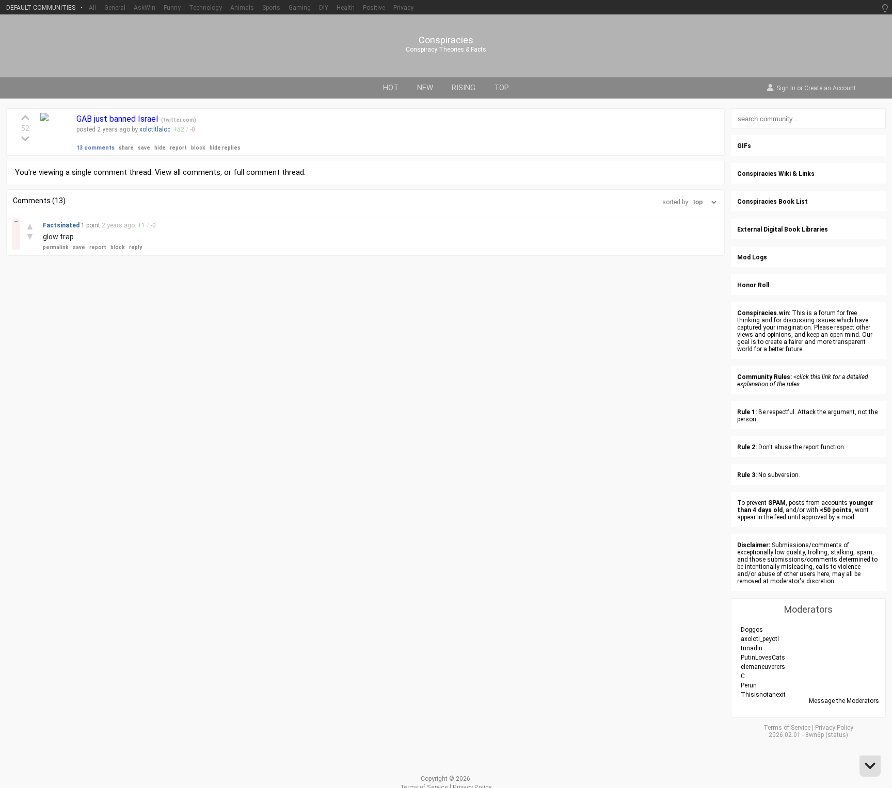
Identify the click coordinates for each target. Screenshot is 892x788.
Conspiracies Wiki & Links (776, 173)
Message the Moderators (844, 700)
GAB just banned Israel (118, 119)
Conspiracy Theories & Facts (446, 49)
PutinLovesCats (763, 657)
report (178, 148)
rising (463, 87)
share (126, 148)
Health (346, 7)
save (144, 148)
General (114, 7)
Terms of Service (786, 727)
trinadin (751, 648)
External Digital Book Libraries (782, 229)
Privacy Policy (834, 727)
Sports (271, 7)
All (92, 7)
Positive (374, 7)
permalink (56, 247)
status (836, 734)
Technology (205, 7)
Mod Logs (752, 257)
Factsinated (62, 225)
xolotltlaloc (154, 129)
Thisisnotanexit (763, 694)
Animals (242, 7)
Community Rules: (764, 377)
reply (135, 247)
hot (391, 87)
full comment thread (268, 172)
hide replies (225, 148)
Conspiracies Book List (772, 201)
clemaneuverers (763, 666)
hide (160, 148)
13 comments (95, 147)
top (501, 87)
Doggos (752, 629)
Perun (749, 685)
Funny (172, 7)
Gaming (300, 7)
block (198, 148)
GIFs (744, 146)
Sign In (785, 88)
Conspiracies (446, 40)
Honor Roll (753, 285)
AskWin (144, 7)
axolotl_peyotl (760, 639)
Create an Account (830, 88)
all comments (196, 172)
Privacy (403, 7)
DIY (323, 7)
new (425, 87)
